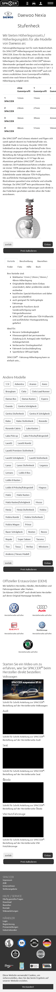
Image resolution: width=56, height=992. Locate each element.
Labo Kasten (32, 428)
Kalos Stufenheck (24, 420)
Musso (39, 502)
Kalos (8, 420)
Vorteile (11, 261)
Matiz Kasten (23, 494)
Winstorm (43, 546)
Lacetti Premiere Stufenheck (19, 450)
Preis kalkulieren (29, 250)
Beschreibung (26, 261)
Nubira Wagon (12, 524)
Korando (43, 420)
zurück (8, 244)
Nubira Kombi (12, 517)
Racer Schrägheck (14, 531)
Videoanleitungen (10, 911)
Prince (28, 524)
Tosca (18, 546)
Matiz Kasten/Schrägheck (18, 502)
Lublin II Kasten (13, 480)
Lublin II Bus (24, 472)
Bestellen (7, 905)
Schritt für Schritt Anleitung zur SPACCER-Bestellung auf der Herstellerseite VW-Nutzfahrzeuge (24, 842)
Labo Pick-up (12, 435)
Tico (8, 546)
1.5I (7, 384)
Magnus (42, 487)
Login (5, 921)
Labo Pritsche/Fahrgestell (36, 435)
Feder (10, 266)
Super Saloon (24, 539)
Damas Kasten (29, 398)
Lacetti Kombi (24, 443)
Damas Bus (11, 398)
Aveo (44, 384)
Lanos (8, 465)
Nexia (8, 509)
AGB (4, 883)
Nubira (43, 509)
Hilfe (29, 266)
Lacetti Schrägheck (15, 457)
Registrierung (9, 924)
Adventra (19, 384)
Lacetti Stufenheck (38, 457)
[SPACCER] (9, 3)
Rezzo (44, 531)
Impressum (7, 880)
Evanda (9, 406)
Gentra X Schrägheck (39, 413)
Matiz (8, 494)
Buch (38, 266)
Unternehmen (9, 886)
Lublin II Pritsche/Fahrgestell (19, 487)
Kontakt (6, 908)
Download (7, 902)
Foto (20, 266)
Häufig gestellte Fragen (13, 899)
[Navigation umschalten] (50, 3)
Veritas (29, 546)
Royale (9, 539)
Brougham (11, 391)
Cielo (23, 391)
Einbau (47, 244)
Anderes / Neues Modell (17, 554)
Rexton (31, 531)
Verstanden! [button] (28, 986)
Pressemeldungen (10, 927)
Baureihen (42, 261)
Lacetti (9, 443)
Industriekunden (10, 930)
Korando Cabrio (13, 428)
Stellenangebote (10, 889)
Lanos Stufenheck (25, 465)
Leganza (44, 465)
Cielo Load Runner (41, 391)
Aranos (32, 384)
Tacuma (40, 539)
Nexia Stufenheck (25, 509)
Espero (44, 398)
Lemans (9, 472)
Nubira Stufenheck (34, 517)
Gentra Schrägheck (27, 406)
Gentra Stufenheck (15, 413)
